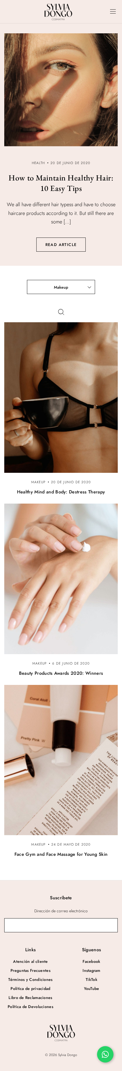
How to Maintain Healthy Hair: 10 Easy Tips (61, 183)
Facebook (91, 961)
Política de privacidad (30, 988)
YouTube (91, 988)
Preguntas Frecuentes (30, 970)
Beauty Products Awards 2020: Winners (61, 673)
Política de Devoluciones (30, 1006)
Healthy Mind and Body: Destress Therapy (61, 492)
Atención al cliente (30, 961)
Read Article (61, 244)
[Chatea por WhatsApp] (105, 1054)
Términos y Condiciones (30, 979)
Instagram (91, 970)
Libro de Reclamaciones (30, 997)
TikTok (91, 979)
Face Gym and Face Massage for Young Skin (61, 854)
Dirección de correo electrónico (61, 911)
